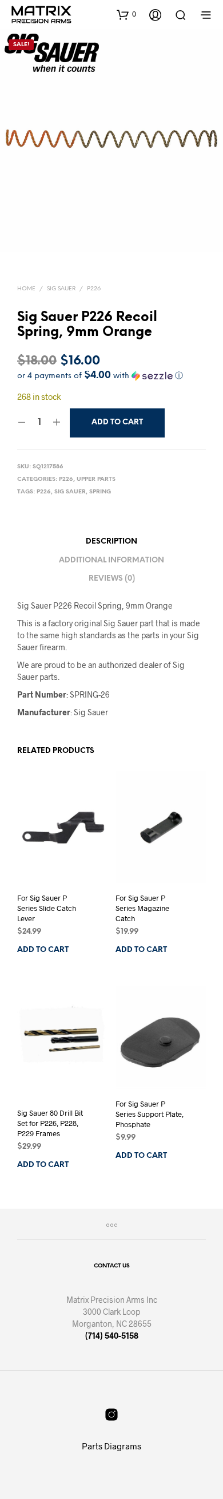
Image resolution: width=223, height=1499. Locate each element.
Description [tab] (111, 541)
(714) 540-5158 (111, 1335)
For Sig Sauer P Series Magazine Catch (142, 907)
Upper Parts (96, 479)
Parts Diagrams (111, 1446)
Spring (100, 492)
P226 (94, 289)
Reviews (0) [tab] (112, 578)
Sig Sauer (61, 289)
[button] (126, 14)
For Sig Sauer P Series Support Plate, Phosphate (150, 1114)
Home (26, 289)
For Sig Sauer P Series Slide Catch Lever (46, 907)
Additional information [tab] (111, 560)
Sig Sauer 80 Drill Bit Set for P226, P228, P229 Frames (50, 1122)
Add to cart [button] (43, 950)
